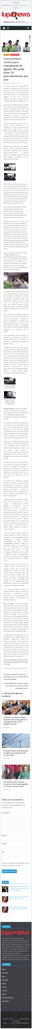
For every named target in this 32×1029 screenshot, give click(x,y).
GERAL (4, 976)
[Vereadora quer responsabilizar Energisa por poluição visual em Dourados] (16, 735)
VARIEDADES (5, 1001)
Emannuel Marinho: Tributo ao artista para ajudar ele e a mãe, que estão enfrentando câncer (16, 685)
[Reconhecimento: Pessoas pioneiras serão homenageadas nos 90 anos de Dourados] (16, 766)
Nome (4, 835)
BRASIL (4, 969)
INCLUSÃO (5, 980)
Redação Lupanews (17, 83)
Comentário (6, 813)
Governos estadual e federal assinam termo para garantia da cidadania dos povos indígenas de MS (15, 720)
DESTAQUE (6, 54)
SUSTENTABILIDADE (15, 54)
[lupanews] (4, 28)
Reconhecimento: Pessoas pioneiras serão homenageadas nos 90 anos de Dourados (16, 784)
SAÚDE (4, 994)
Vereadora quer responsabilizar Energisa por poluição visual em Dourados (16, 753)
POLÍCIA (4, 987)
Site (3, 852)
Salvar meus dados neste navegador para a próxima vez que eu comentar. (16, 864)
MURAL (4, 983)
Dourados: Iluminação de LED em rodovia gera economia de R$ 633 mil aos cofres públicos (16, 677)
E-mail (4, 844)
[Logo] (15, 931)
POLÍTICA (4, 990)
